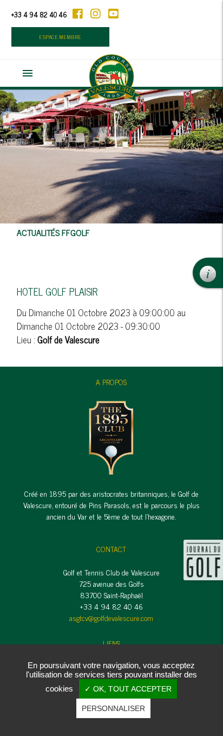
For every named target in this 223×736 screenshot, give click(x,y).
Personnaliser (113, 708)
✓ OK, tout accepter (128, 688)
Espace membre (60, 37)
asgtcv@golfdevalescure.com (111, 617)
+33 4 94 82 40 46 (39, 14)
